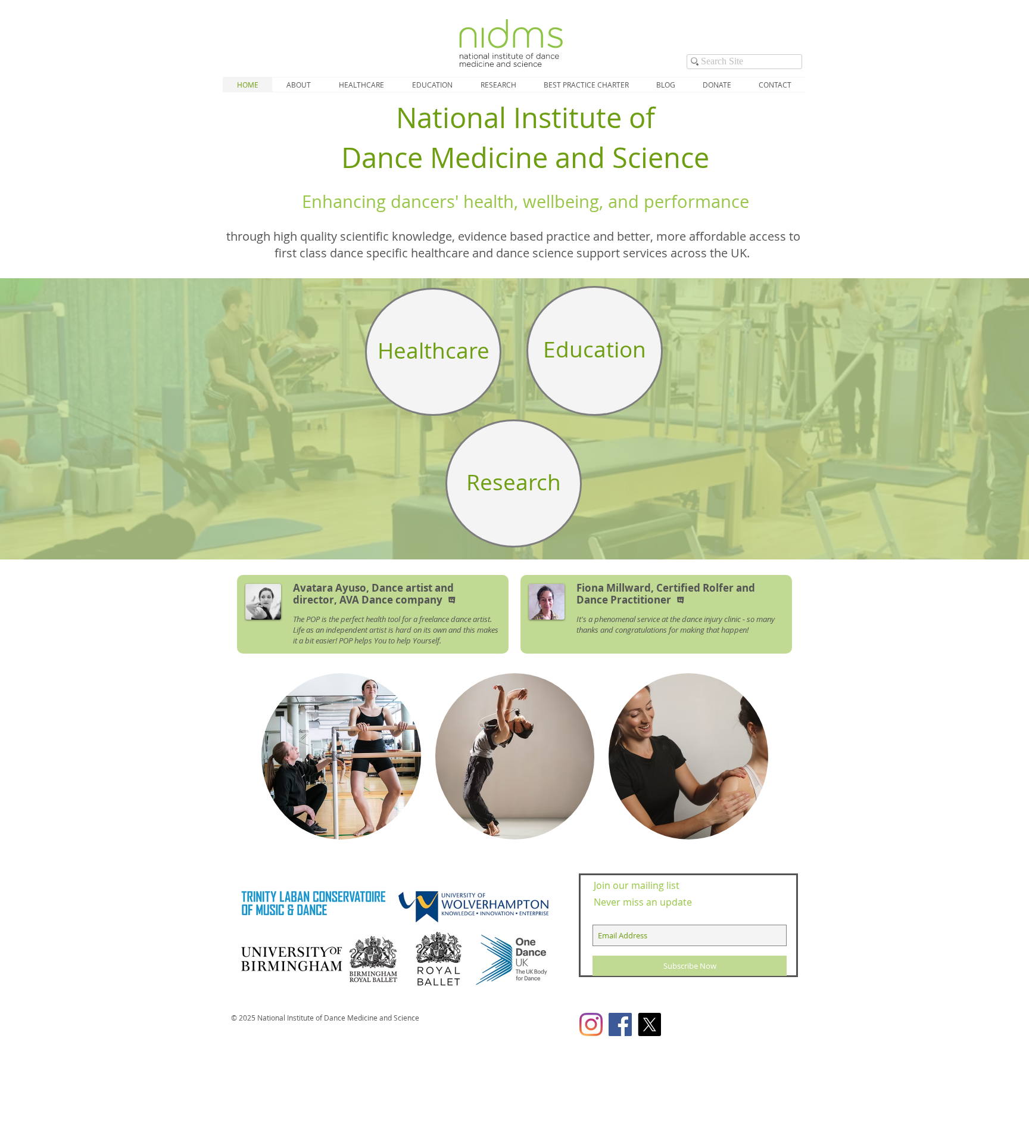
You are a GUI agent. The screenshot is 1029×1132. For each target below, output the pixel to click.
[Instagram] (591, 1024)
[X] (649, 1024)
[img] (341, 756)
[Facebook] (620, 1024)
